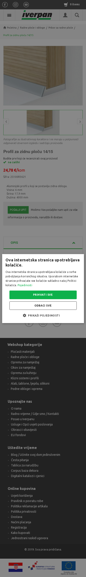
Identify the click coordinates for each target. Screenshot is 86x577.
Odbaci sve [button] (43, 305)
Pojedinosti (25, 285)
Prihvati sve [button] (43, 294)
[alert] (43, 288)
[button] (43, 315)
